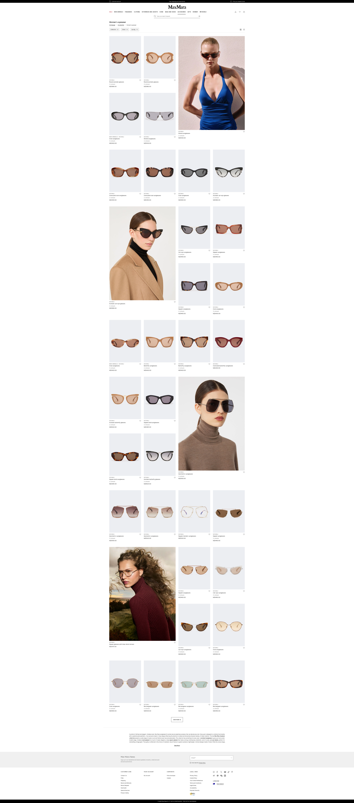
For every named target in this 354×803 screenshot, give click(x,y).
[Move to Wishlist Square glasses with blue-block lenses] (175, 642)
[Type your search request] (199, 16)
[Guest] (235, 12)
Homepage (112, 25)
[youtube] (225, 772)
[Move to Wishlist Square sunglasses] (244, 250)
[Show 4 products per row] (244, 29)
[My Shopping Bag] (244, 12)
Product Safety (125, 793)
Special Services (125, 790)
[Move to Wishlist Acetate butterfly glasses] (140, 421)
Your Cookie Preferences (196, 780)
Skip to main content (7, 1)
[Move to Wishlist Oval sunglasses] (140, 137)
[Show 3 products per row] (240, 29)
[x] (221, 772)
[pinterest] (232, 772)
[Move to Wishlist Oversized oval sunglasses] (140, 194)
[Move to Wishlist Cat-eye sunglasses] (209, 250)
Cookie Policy (193, 778)
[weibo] (214, 776)
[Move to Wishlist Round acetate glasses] (140, 80)
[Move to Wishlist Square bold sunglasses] (175, 421)
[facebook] (217, 772)
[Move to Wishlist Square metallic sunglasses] (209, 534)
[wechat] (221, 776)
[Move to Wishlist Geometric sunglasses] (244, 472)
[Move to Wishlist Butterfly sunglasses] (175, 364)
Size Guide (123, 788)
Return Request (125, 785)
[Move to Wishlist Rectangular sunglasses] (175, 705)
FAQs (122, 778)
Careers (169, 778)
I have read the (198, 762)
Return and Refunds (126, 783)
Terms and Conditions (195, 783)
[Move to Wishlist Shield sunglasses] (175, 137)
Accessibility (193, 788)
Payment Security (194, 790)
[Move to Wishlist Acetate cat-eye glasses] (244, 194)
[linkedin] (225, 776)
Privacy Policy (202, 762)
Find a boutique (171, 775)
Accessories (121, 25)
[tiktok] (229, 772)
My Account (147, 775)
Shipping (123, 780)
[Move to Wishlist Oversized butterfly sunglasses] (244, 364)
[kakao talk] (217, 776)
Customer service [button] (124, 2)
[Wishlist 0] (240, 12)
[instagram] (214, 772)
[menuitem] (110, 12)
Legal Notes (193, 785)
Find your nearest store (239, 1)
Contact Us (124, 775)
